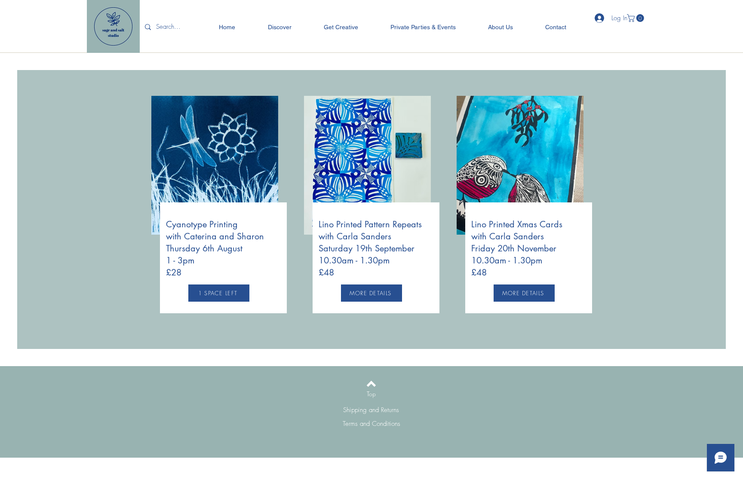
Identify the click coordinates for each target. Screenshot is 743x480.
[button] (636, 18)
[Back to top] (371, 383)
